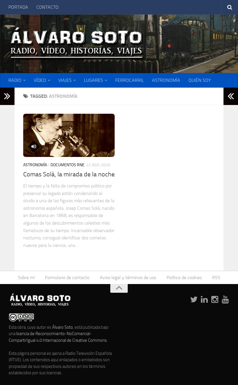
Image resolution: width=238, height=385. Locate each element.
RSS (216, 277)
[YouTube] (225, 300)
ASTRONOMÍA (166, 80)
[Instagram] (215, 300)
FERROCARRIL (129, 80)
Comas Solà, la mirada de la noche (69, 174)
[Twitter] (194, 300)
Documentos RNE (67, 164)
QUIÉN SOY (199, 80)
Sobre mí (26, 277)
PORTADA (18, 7)
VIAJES (65, 80)
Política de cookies (184, 277)
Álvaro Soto (62, 327)
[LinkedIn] (204, 300)
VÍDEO (40, 80)
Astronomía (35, 164)
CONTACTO (47, 7)
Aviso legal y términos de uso (128, 277)
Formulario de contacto (67, 277)
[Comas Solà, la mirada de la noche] (69, 135)
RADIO (14, 80)
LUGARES (93, 80)
